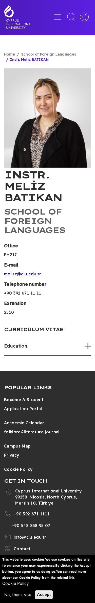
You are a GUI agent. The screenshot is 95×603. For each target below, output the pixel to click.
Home (9, 54)
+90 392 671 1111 (31, 513)
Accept (44, 594)
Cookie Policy (18, 469)
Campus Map (17, 446)
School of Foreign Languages (48, 54)
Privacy (11, 455)
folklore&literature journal (32, 431)
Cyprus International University (19, 24)
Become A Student (24, 399)
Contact (22, 548)
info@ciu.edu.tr (30, 537)
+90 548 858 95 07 (31, 525)
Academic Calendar (24, 422)
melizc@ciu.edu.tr (22, 273)
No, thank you (17, 594)
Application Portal (23, 408)
